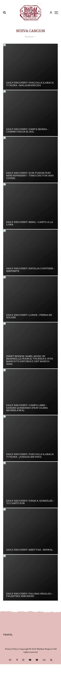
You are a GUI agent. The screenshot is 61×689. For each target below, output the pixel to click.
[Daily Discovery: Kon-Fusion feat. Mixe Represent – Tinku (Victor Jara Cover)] (30, 159)
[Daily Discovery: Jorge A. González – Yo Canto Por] (30, 485)
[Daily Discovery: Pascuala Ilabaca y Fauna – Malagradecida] (30, 67)
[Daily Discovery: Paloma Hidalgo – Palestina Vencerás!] (30, 578)
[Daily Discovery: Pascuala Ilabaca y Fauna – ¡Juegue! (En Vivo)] (30, 438)
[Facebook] (17, 659)
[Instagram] (23, 659)
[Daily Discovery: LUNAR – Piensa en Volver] (30, 299)
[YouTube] (30, 659)
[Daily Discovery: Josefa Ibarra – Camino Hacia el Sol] (30, 113)
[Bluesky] (36, 659)
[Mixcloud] (44, 659)
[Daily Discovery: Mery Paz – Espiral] (30, 531)
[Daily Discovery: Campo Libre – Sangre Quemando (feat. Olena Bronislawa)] (30, 392)
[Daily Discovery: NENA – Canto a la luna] (30, 206)
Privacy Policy (11, 649)
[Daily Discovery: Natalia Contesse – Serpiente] (30, 252)
